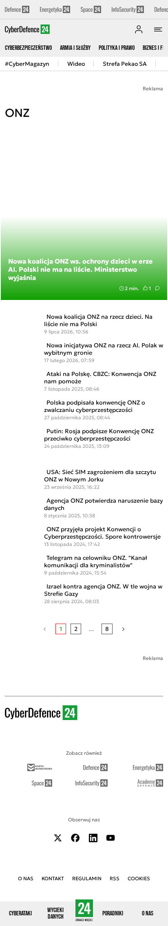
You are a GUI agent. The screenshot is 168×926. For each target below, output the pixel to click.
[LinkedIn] (93, 837)
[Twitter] (58, 837)
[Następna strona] (123, 629)
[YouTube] (110, 837)
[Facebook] (75, 837)
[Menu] (158, 29)
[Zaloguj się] (139, 29)
